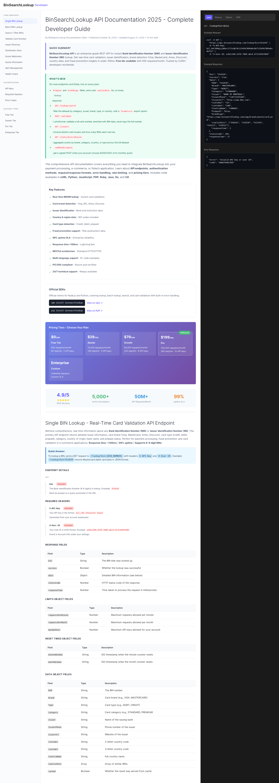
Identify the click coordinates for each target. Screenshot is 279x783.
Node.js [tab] (218, 17)
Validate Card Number (15, 38)
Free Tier (9, 114)
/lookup (57, 95)
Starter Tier (10, 120)
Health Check (11, 74)
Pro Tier (9, 126)
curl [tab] (209, 17)
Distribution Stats (13, 50)
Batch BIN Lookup (14, 27)
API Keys (9, 88)
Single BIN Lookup (14, 21)
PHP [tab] (238, 17)
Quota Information (13, 62)
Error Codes (10, 100)
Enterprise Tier (12, 132)
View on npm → (95, 303)
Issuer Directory (12, 44)
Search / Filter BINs (14, 33)
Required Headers (13, 94)
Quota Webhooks (13, 56)
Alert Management (14, 68)
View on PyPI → (95, 310)
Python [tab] (229, 17)
